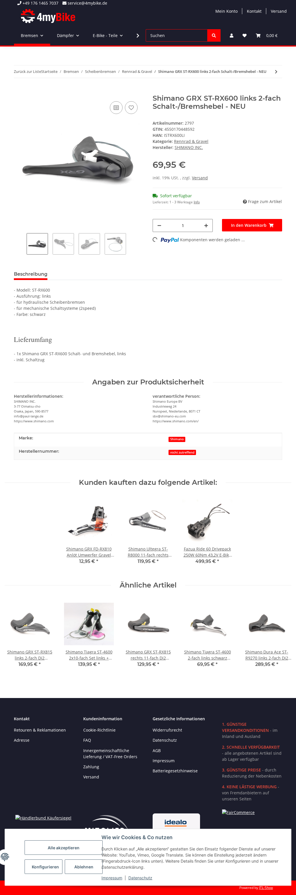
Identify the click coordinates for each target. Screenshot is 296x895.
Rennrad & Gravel (191, 141)
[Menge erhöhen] (206, 225)
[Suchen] (214, 35)
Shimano (177, 439)
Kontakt (254, 11)
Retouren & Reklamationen (40, 730)
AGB (157, 750)
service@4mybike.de (86, 3)
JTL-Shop (266, 887)
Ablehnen (83, 866)
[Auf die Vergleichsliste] (116, 107)
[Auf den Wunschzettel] (131, 107)
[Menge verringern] (159, 225)
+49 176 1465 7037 (39, 3)
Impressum (111, 877)
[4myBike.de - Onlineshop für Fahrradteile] (48, 16)
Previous (14, 637)
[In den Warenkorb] (18, 91)
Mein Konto (226, 11)
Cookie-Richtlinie (99, 730)
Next (282, 637)
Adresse (21, 740)
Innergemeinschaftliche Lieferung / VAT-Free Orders (110, 753)
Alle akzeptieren (63, 847)
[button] (231, 35)
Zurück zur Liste (27, 71)
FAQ (87, 740)
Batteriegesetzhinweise (175, 771)
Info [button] (197, 202)
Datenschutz (140, 877)
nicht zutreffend (182, 452)
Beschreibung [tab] (30, 274)
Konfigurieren (45, 866)
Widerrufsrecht (167, 730)
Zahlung (91, 766)
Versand (279, 11)
